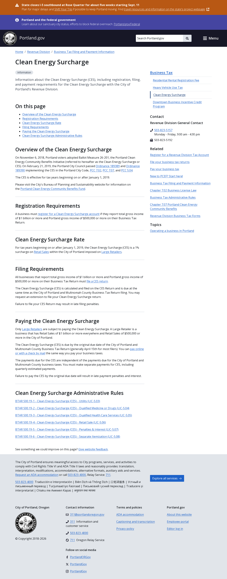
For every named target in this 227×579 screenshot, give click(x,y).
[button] (210, 38)
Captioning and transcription (135, 522)
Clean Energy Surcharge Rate (41, 123)
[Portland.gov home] (24, 38)
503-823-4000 (77, 475)
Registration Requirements (40, 119)
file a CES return (97, 281)
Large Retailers (111, 252)
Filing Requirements (35, 127)
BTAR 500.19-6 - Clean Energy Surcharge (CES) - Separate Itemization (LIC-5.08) (67, 436)
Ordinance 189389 (108, 166)
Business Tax (161, 72)
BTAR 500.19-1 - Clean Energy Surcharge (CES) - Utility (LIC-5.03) (57, 401)
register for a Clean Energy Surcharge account (68, 214)
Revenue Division (38, 52)
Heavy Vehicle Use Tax (168, 87)
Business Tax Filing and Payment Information (84, 52)
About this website (179, 514)
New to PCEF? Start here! (166, 176)
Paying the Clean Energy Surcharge (45, 131)
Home (19, 52)
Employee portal (178, 522)
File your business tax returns (170, 162)
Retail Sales (41, 252)
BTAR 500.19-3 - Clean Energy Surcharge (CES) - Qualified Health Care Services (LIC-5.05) (73, 415)
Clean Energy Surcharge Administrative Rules (52, 136)
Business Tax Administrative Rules (173, 197)
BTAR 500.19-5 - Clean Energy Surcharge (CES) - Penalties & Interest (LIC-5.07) (66, 429)
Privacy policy (125, 529)
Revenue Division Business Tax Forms (175, 216)
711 (108, 475)
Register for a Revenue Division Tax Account (179, 155)
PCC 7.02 (95, 170)
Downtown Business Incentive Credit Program (177, 104)
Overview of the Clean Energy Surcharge (49, 114)
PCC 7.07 (108, 170)
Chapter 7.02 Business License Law (173, 190)
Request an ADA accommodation (36, 475)
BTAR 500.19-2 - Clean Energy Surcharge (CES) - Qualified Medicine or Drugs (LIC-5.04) (72, 408)
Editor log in (175, 529)
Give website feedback (93, 449)
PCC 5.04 (126, 170)
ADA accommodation (130, 514)
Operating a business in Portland (172, 231)
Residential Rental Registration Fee (176, 80)
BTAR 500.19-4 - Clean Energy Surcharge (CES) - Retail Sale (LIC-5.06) (60, 422)
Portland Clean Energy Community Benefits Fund (52, 189)
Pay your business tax (164, 169)
